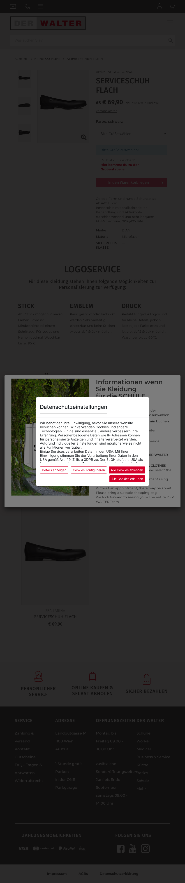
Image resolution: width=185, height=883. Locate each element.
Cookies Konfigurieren (89, 470)
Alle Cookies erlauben (127, 479)
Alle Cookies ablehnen (127, 470)
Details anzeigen (54, 470)
